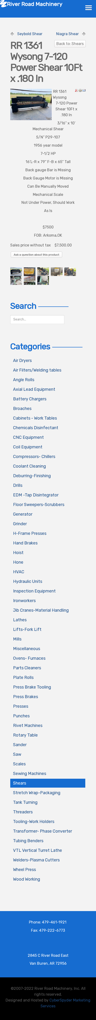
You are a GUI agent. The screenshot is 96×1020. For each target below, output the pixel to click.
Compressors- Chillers (34, 456)
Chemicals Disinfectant (35, 427)
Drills (17, 485)
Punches (21, 715)
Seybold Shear (29, 34)
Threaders (23, 812)
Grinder (20, 523)
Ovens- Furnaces (29, 658)
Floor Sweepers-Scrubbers (38, 504)
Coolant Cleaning (29, 466)
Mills (17, 639)
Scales (19, 764)
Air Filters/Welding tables (37, 370)
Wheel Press (24, 869)
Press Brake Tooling (32, 687)
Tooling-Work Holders (33, 821)
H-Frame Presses (29, 533)
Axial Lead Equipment (34, 389)
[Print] (80, 90)
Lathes (20, 619)
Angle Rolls (23, 379)
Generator (22, 514)
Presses (20, 706)
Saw (17, 754)
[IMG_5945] (31, 104)
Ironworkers (24, 600)
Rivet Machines (27, 725)
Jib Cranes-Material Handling (41, 610)
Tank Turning (25, 802)
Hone (18, 562)
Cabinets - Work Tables (35, 418)
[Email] (84, 90)
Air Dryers (22, 360)
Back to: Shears (70, 43)
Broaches (22, 408)
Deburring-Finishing (32, 475)
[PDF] (76, 90)
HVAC (18, 571)
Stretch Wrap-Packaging (36, 792)
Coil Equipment (27, 447)
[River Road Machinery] (3, 3)
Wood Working (26, 879)
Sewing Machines (29, 773)
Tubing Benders (28, 840)
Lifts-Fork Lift (27, 629)
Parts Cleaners (27, 667)
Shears (19, 783)
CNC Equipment (28, 437)
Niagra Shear (67, 34)
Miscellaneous (26, 648)
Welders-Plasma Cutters (36, 860)
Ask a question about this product (36, 254)
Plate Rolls (23, 677)
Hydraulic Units (27, 581)
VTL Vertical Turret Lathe (37, 850)
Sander (20, 744)
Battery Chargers (29, 399)
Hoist (18, 552)
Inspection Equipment (34, 591)
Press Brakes (25, 696)
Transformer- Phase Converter (42, 831)
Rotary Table (25, 735)
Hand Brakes (25, 543)
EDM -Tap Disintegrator (35, 495)
